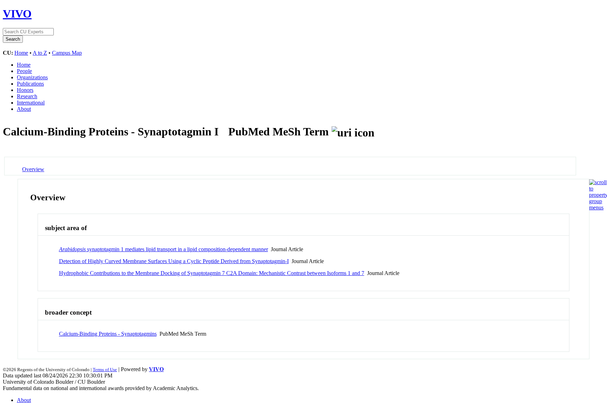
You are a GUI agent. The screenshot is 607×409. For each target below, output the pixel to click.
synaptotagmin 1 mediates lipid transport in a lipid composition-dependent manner (163, 249)
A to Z (40, 53)
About (24, 109)
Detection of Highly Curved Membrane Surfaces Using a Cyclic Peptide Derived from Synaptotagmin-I (174, 261)
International (31, 103)
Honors (25, 90)
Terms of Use (105, 369)
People (24, 71)
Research (27, 96)
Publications (30, 84)
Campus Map (67, 53)
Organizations (32, 77)
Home (21, 53)
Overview (33, 169)
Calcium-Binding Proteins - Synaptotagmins (108, 334)
